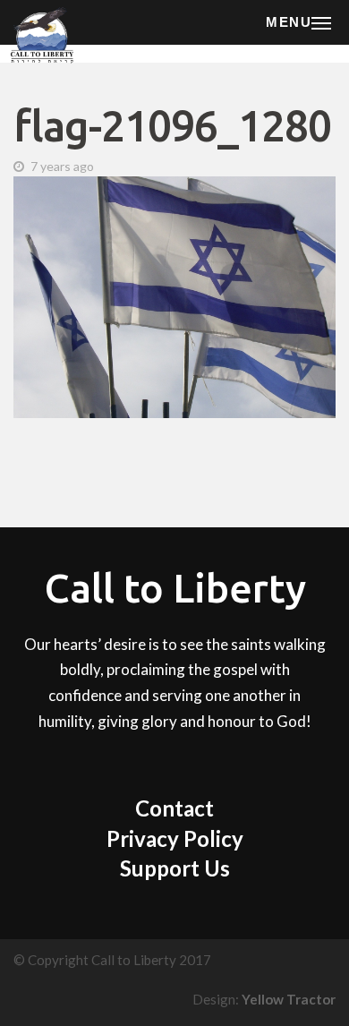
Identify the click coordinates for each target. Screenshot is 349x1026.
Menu (288, 22)
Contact (174, 808)
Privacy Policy (174, 838)
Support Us (175, 868)
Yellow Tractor (289, 999)
